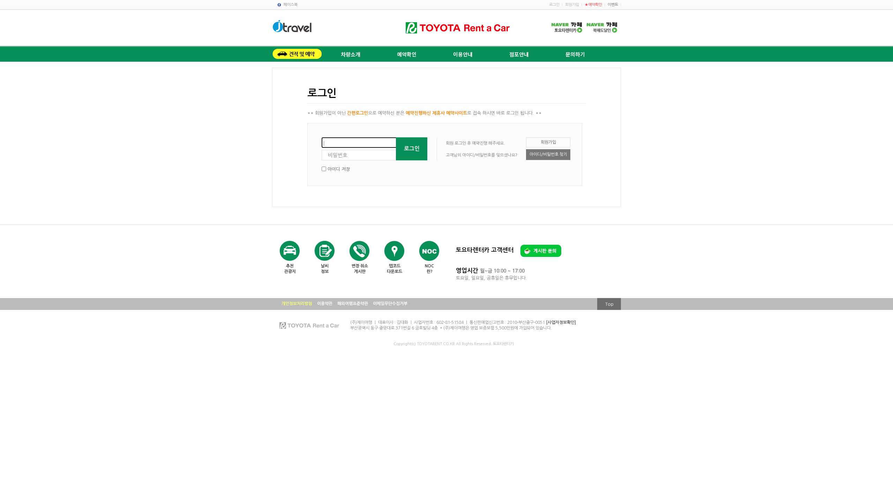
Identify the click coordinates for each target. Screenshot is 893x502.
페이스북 (291, 5)
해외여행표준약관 (352, 304)
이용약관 (324, 304)
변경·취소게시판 (360, 269)
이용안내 (463, 54)
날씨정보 (325, 269)
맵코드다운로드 (394, 269)
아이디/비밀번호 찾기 (548, 154)
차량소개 (350, 54)
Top (609, 304)
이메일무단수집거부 (390, 304)
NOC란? (429, 269)
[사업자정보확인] (561, 322)
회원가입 (572, 5)
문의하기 (575, 54)
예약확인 (407, 54)
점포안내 (519, 54)
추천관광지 (290, 269)
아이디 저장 (339, 169)
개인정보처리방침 (297, 304)
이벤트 (613, 5)
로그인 (554, 5)
